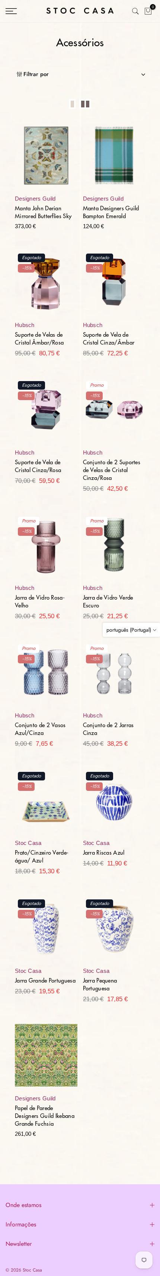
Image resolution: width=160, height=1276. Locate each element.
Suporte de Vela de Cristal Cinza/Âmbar (109, 339)
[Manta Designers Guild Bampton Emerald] (114, 159)
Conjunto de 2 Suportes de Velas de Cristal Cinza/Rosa (112, 470)
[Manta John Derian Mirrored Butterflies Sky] (46, 159)
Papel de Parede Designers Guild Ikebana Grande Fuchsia (44, 1116)
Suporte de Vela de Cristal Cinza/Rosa (38, 466)
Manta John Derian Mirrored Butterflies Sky (43, 212)
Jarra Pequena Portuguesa (100, 984)
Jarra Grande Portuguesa (45, 981)
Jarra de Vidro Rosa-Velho (40, 602)
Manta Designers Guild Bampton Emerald (111, 212)
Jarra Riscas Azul (104, 853)
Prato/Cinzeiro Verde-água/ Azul (41, 857)
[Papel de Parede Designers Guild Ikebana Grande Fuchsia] (46, 1059)
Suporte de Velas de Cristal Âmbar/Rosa (39, 339)
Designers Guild (35, 198)
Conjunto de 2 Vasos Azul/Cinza (40, 729)
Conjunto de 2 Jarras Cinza (108, 729)
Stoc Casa (28, 843)
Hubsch (25, 325)
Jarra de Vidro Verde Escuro (108, 602)
